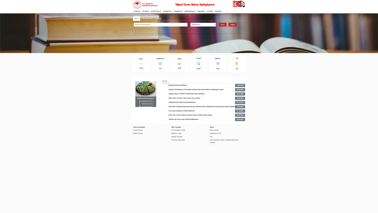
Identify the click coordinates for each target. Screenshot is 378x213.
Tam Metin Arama (147, 18)
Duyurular (164, 81)
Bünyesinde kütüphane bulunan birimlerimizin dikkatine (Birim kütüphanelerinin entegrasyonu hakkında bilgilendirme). (204, 106)
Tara (223, 24)
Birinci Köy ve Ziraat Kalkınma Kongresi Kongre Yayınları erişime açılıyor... (191, 115)
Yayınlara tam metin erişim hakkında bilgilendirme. (184, 119)
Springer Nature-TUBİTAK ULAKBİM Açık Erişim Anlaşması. (187, 94)
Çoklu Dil (158, 18)
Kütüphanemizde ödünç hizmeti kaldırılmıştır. (182, 102)
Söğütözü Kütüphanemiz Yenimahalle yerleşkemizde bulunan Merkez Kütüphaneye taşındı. (196, 89)
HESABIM (218, 11)
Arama (137, 18)
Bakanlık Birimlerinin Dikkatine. (178, 85)
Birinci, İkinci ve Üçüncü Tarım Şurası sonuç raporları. (185, 98)
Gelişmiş (232, 24)
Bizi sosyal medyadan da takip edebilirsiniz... (182, 111)
